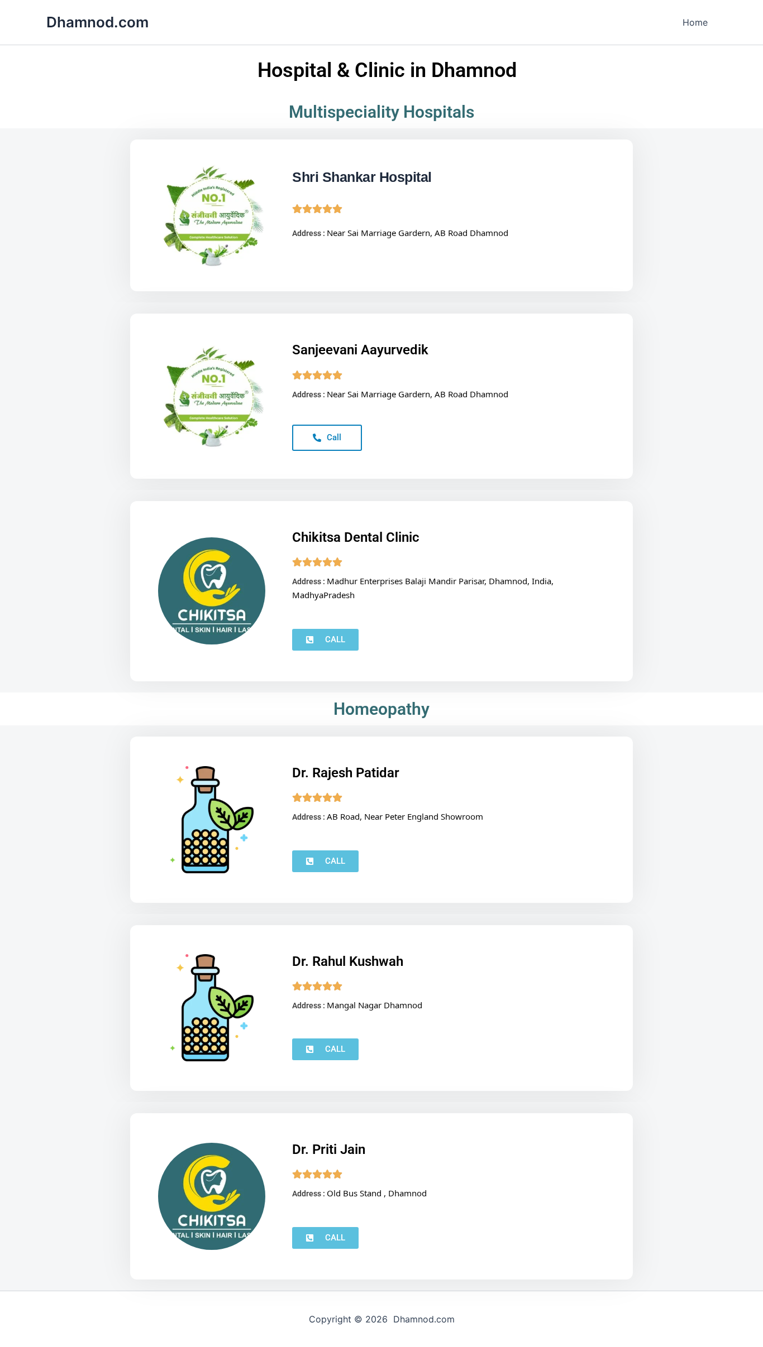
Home (695, 22)
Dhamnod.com (97, 22)
